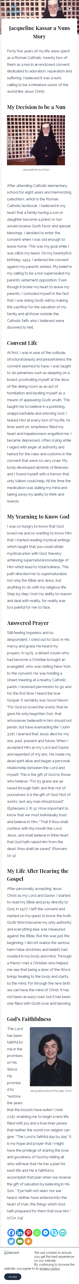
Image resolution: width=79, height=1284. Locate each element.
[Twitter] (11, 1241)
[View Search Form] (70, 9)
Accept (13, 1276)
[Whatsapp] (37, 1233)
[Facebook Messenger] (45, 1233)
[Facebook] (11, 1233)
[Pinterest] (28, 1233)
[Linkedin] (20, 1233)
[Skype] (54, 1233)
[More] (28, 1241)
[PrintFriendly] (62, 1233)
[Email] (20, 1241)
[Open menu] (60, 8)
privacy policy (50, 1268)
